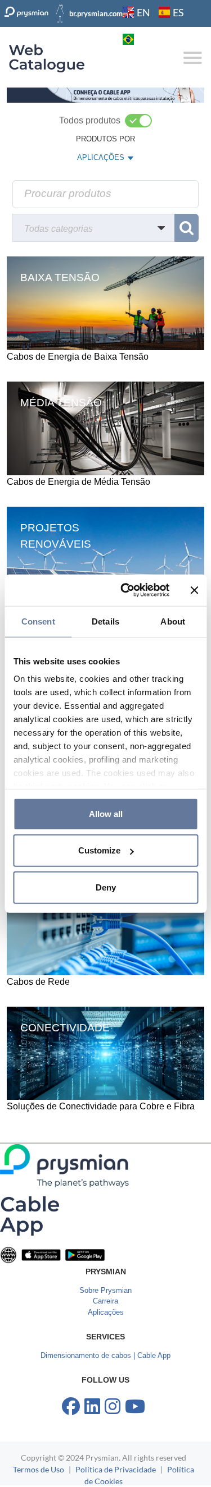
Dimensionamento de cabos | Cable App (105, 1355)
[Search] (186, 228)
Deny (106, 887)
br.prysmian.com (96, 13)
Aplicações (106, 1312)
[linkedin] (92, 1406)
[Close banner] (194, 590)
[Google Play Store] (85, 1254)
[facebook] (71, 1406)
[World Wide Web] (8, 1254)
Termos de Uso (38, 1469)
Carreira (105, 1301)
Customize (99, 850)
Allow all (106, 813)
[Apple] (41, 1254)
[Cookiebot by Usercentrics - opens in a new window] (125, 590)
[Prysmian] (105, 94)
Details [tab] (105, 621)
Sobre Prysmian (105, 1290)
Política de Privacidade (115, 1469)
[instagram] (112, 1406)
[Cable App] (29, 1215)
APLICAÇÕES (100, 160)
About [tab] (172, 621)
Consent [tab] (38, 621)
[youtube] (135, 1406)
